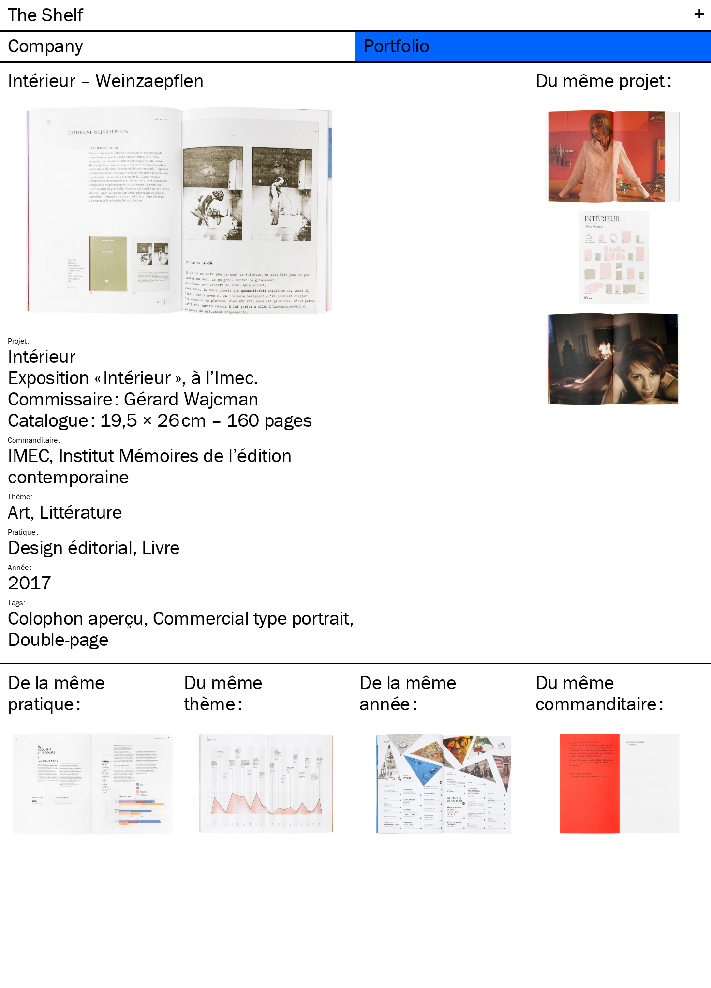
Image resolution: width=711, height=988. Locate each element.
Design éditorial (70, 547)
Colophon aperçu (76, 617)
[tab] (178, 46)
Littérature (80, 512)
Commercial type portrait (251, 617)
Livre (161, 547)
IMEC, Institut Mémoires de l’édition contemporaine (150, 465)
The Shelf (45, 14)
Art (19, 512)
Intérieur (41, 356)
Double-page (58, 639)
